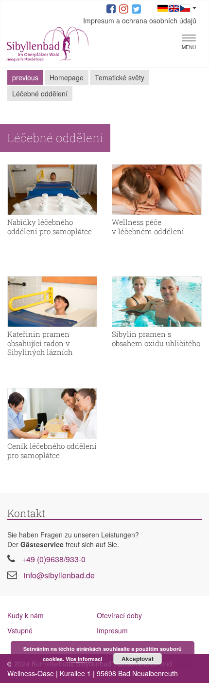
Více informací (84, 659)
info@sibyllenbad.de (59, 575)
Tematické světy (119, 77)
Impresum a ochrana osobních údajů (139, 20)
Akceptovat (138, 658)
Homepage (67, 77)
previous (25, 77)
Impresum (112, 630)
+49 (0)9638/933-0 (54, 559)
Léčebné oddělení (40, 93)
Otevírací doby (119, 615)
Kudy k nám (25, 615)
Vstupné (20, 630)
